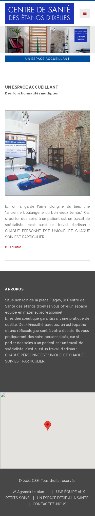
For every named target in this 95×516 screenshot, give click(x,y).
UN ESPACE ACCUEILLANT (47, 59)
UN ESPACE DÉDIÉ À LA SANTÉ (62, 498)
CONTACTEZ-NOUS (49, 504)
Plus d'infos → (15, 247)
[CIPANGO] (39, 7)
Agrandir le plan (30, 492)
